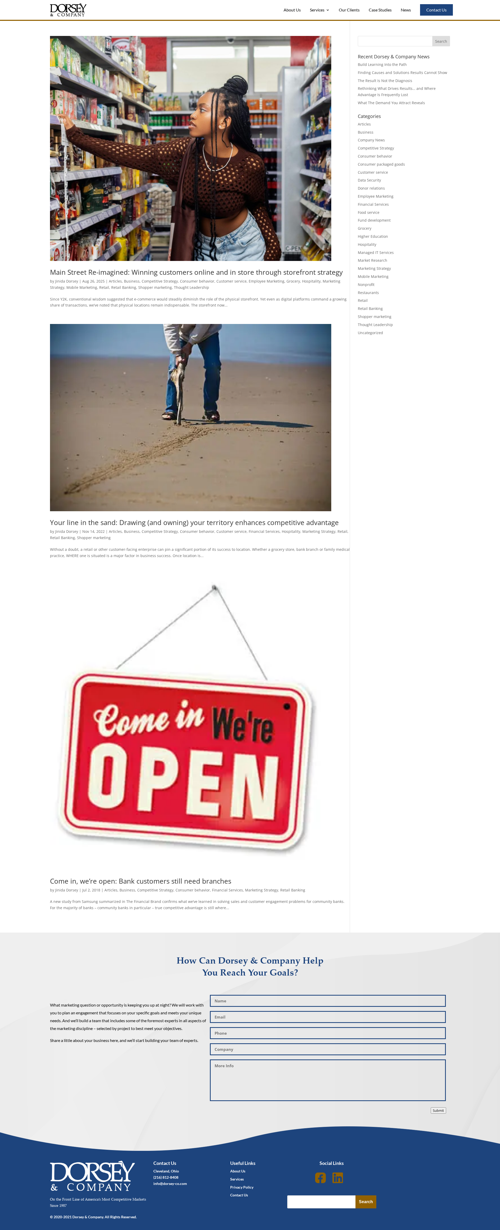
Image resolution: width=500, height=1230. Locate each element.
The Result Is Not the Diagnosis (385, 80)
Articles (115, 281)
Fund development (374, 220)
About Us (292, 9)
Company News (371, 140)
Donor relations (371, 188)
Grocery (293, 281)
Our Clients (349, 9)
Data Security (369, 180)
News (406, 9)
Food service (368, 212)
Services (317, 9)
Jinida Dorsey (66, 281)
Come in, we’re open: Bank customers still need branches (140, 881)
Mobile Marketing (81, 287)
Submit (438, 1110)
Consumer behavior (197, 281)
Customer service (231, 281)
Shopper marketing (155, 287)
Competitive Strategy (160, 281)
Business (132, 281)
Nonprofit (366, 284)
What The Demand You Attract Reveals (391, 102)
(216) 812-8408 (165, 1177)
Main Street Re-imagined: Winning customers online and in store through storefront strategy (196, 272)
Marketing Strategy (318, 531)
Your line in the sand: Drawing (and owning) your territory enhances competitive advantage (194, 522)
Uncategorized (370, 332)
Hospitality (311, 281)
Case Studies (380, 9)
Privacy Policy (241, 1187)
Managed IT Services (376, 252)
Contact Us (436, 9)
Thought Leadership (191, 287)
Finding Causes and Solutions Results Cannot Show (402, 72)
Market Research (372, 260)
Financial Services (264, 531)
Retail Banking (123, 287)
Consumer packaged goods (381, 164)
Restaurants (368, 292)
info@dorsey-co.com (170, 1183)
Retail (104, 287)
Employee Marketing (266, 281)
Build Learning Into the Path (382, 64)
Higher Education (373, 236)
